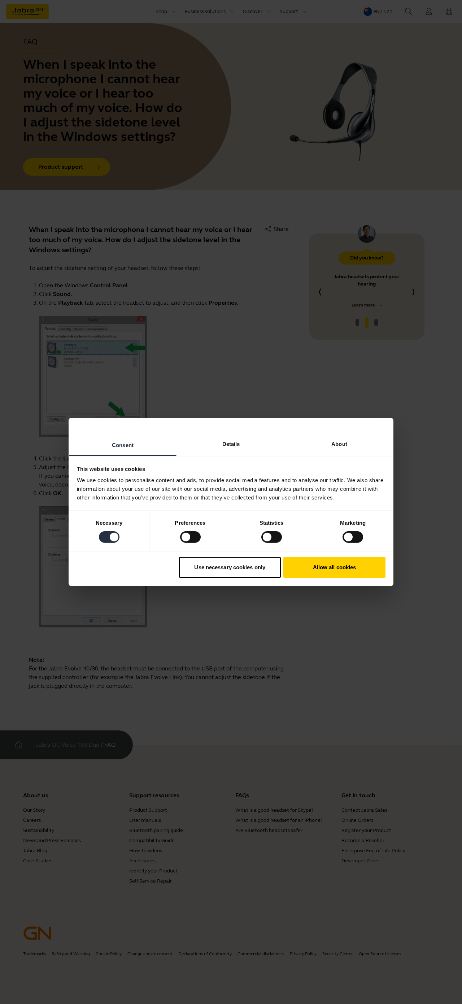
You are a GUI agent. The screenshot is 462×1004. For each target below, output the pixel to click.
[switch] (190, 537)
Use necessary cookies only (229, 567)
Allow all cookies (334, 567)
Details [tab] (231, 444)
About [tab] (339, 444)
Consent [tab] (123, 445)
